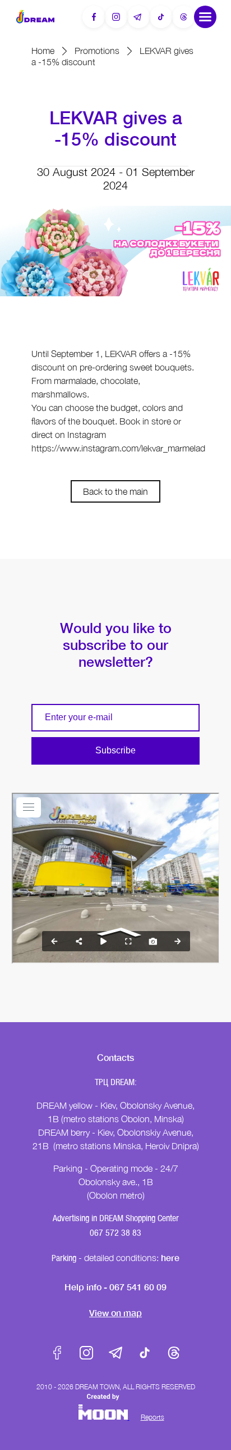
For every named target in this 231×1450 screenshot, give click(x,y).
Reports (152, 1417)
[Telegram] (138, 17)
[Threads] (183, 17)
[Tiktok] (161, 17)
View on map (115, 1312)
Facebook (57, 1352)
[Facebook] (93, 17)
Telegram (115, 1352)
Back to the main (115, 491)
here (170, 1257)
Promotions (97, 51)
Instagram (86, 1352)
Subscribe (115, 750)
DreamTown (35, 16)
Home (42, 51)
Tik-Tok (144, 1352)
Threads (173, 1352)
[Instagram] (116, 17)
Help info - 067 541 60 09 (115, 1286)
